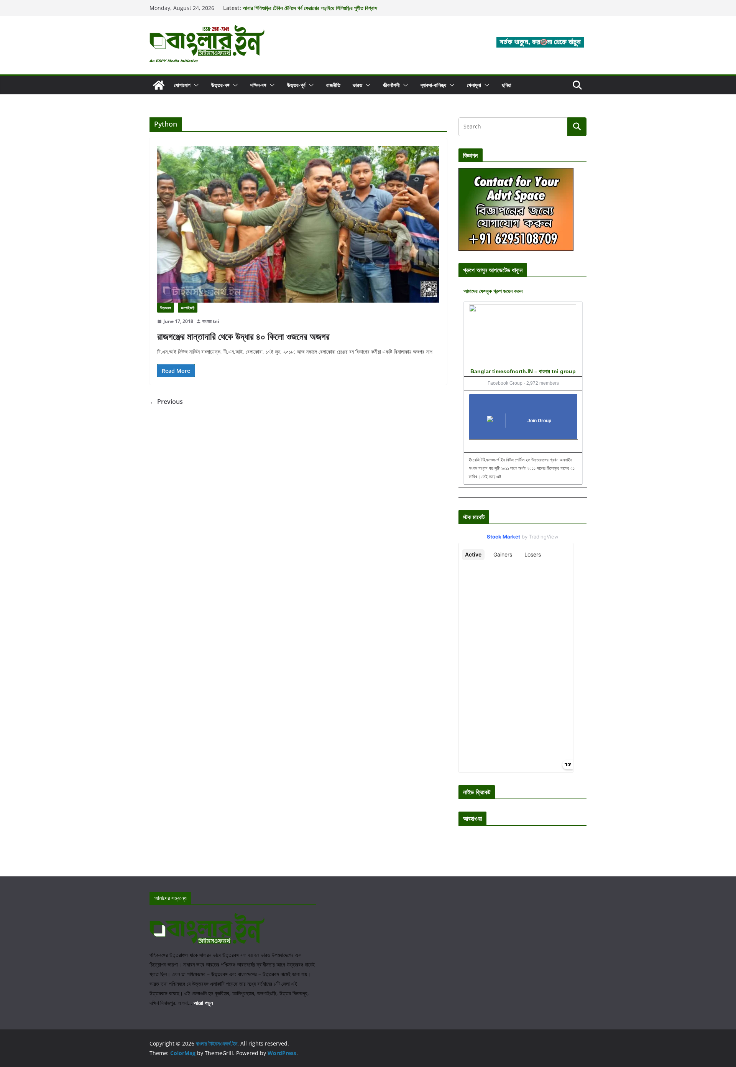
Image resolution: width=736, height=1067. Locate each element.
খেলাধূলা (474, 85)
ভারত (357, 85)
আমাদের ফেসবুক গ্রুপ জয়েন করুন (492, 291)
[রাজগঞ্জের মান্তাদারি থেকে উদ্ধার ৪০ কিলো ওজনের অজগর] (298, 224)
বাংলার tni (210, 321)
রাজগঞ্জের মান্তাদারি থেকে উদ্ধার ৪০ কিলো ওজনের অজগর (243, 336)
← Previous (166, 401)
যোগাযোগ (182, 85)
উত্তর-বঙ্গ (220, 85)
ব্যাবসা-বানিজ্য (433, 85)
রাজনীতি (333, 85)
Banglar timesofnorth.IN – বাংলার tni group (523, 371)
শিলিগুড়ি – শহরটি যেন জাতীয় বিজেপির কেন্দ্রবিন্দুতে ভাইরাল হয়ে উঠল (303, 6)
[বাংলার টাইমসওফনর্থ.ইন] (159, 85)
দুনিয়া (506, 85)
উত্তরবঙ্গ (165, 307)
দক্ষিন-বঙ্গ (258, 85)
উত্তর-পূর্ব (296, 85)
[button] (195, 85)
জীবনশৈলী (391, 85)
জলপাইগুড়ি (187, 307)
